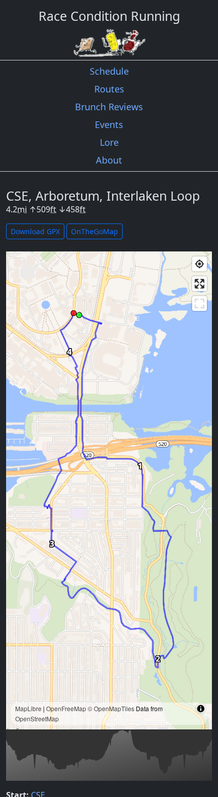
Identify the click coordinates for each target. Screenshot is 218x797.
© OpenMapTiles (111, 708)
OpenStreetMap (37, 718)
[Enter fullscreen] (199, 283)
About (109, 160)
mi (22, 209)
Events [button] (109, 124)
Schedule (109, 71)
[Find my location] (199, 264)
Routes (109, 89)
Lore (109, 142)
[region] (109, 490)
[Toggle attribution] (201, 709)
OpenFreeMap (66, 708)
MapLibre (28, 708)
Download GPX (35, 231)
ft (53, 209)
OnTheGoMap (94, 231)
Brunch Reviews (109, 107)
